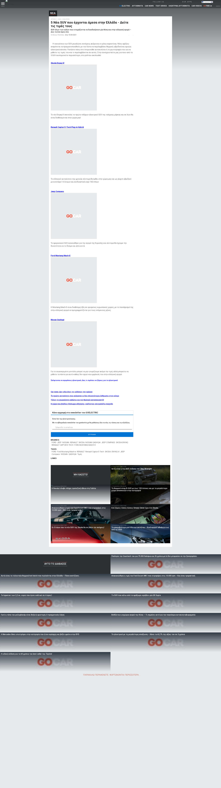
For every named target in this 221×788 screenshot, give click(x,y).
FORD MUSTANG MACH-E (85, 445)
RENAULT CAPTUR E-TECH (62, 445)
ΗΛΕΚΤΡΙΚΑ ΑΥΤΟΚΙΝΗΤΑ (179, 6)
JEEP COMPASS (108, 442)
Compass (56, 454)
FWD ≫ (208, 6)
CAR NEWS (149, 6)
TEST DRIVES (161, 6)
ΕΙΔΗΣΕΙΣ (66, 19)
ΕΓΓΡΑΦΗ (92, 434)
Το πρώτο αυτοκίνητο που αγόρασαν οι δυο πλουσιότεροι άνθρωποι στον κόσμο (85, 396)
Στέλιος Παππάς (57, 35)
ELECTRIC (124, 6)
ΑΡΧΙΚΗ (53, 19)
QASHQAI (73, 454)
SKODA (81, 442)
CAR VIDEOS (197, 6)
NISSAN (65, 442)
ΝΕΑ (53, 13)
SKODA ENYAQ (122, 442)
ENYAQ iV (115, 451)
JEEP (59, 442)
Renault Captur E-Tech (94, 451)
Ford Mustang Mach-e (66, 451)
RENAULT (74, 442)
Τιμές (79, 454)
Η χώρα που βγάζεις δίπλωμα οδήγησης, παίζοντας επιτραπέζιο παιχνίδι (82, 404)
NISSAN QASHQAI (93, 442)
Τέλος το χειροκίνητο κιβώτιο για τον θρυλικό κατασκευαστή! (77, 400)
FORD (54, 442)
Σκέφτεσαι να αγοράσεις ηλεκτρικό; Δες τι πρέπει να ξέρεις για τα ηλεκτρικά (84, 380)
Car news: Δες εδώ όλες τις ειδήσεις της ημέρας (72, 392)
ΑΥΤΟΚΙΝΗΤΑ (137, 6)
